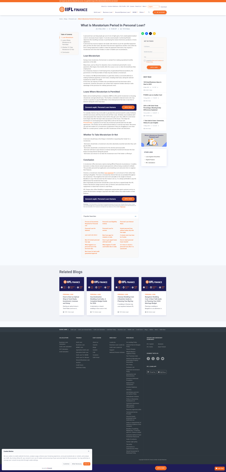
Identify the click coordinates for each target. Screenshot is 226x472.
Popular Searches (90, 216)
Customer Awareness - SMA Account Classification (133, 405)
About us (95, 342)
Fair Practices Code (132, 356)
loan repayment (109, 173)
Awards (95, 345)
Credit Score (139, 329)
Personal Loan (68, 294)
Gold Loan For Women (82, 357)
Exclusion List (130, 367)
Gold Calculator (64, 351)
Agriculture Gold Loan (82, 350)
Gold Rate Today (111, 329)
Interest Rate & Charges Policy (133, 345)
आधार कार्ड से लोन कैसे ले (91, 235)
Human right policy (131, 441)
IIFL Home (150, 347)
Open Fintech (162, 347)
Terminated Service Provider (131, 413)
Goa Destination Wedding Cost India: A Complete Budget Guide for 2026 (98, 300)
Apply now (154, 67)
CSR (128, 6)
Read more (122, 206)
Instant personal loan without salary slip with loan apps (127, 230)
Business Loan (122, 329)
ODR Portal (96, 357)
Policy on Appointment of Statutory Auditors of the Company (133, 424)
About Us (104, 6)
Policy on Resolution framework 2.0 (132, 400)
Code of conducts (131, 439)
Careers (132, 6)
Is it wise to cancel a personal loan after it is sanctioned (127, 246)
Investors (95, 355)
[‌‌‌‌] (149, 12)
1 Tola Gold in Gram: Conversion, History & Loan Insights (153, 122)
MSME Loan (131, 329)
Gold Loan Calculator (99, 329)
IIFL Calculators (150, 162)
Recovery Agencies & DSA (133, 409)
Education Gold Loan (82, 352)
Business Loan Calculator (63, 343)
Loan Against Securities (153, 156)
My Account (161, 12)
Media (151, 329)
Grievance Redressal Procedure (132, 379)
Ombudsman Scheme (132, 396)
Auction (78, 362)
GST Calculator (63, 349)
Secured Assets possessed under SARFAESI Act (131, 418)
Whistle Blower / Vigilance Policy (131, 352)
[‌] (142, 33)
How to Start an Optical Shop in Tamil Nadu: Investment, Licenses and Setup (71, 300)
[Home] (73, 9)
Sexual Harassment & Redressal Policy (132, 452)
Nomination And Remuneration (131, 375)
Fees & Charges (130, 349)
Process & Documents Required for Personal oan (91, 223)
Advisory (128, 389)
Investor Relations (113, 6)
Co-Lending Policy (131, 342)
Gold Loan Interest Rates (85, 329)
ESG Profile (122, 6)
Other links (148, 152)
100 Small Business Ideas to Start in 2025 (152, 83)
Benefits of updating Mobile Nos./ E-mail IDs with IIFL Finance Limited (133, 430)
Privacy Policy (149, 62)
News (156, 329)
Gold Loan (73, 329)
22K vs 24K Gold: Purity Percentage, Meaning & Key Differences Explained (152, 108)
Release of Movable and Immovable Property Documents (133, 360)
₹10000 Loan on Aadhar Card (152, 95)
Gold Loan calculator (65, 346)
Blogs (146, 329)
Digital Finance (150, 159)
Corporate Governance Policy (133, 370)
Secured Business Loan (83, 360)
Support (112, 350)
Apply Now (128, 107)
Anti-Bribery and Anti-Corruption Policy (132, 393)
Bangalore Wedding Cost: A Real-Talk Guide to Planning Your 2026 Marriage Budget (153, 300)
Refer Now (162, 329)
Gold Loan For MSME (82, 355)
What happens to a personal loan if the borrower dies (90, 246)
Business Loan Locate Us (117, 345)
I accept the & (154, 60)
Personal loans (87, 122)
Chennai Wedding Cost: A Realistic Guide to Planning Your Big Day (126, 299)
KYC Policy (129, 364)
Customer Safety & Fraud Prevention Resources (133, 435)
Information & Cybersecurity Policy (132, 447)
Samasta (160, 344)
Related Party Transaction (130, 383)
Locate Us (112, 342)
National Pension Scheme (117, 352)
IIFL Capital (150, 344)
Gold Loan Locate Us (116, 347)
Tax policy (129, 444)
